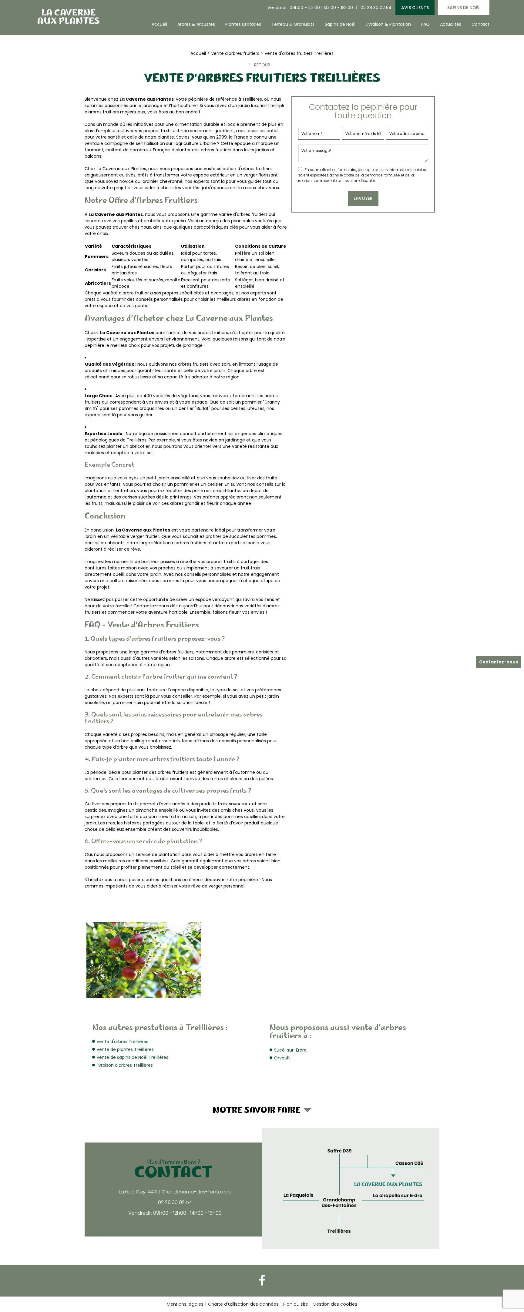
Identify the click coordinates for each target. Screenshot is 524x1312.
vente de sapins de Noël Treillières (132, 1057)
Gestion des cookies (335, 1304)
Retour (262, 65)
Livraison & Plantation (388, 24)
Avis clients (415, 8)
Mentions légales (185, 1304)
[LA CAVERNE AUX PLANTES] (68, 16)
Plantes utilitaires (243, 24)
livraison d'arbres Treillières (125, 1065)
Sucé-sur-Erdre (290, 1050)
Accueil (159, 24)
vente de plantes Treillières (125, 1049)
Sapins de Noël (463, 8)
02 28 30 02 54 (376, 8)
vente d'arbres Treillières (122, 1042)
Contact (480, 24)
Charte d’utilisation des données (243, 1304)
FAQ (425, 24)
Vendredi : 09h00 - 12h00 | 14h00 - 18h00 (310, 8)
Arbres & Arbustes (196, 24)
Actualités (450, 24)
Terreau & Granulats (292, 24)
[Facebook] (262, 1280)
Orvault (282, 1058)
